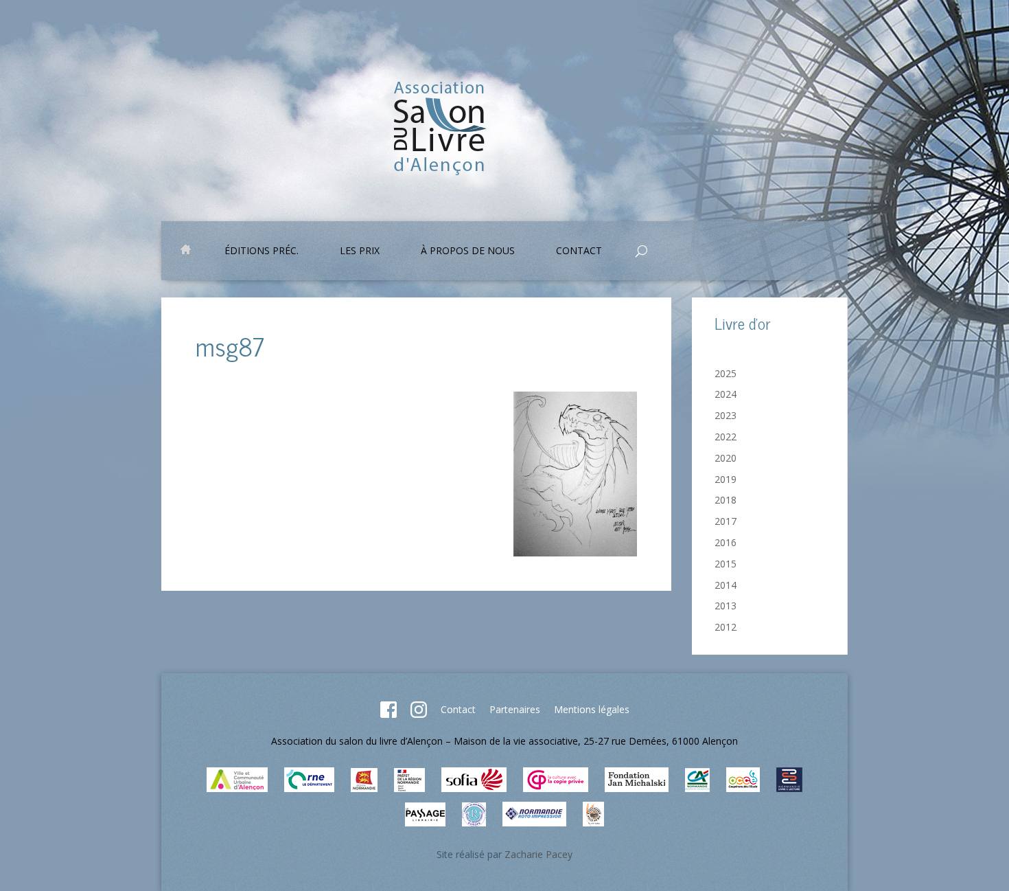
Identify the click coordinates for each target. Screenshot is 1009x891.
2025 (726, 373)
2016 (726, 542)
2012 (726, 626)
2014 (726, 584)
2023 (726, 415)
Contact (458, 709)
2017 (726, 521)
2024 (726, 394)
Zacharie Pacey (538, 854)
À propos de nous (468, 251)
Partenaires (514, 709)
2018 (726, 499)
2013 (726, 605)
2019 (726, 479)
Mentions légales (591, 709)
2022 (726, 436)
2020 (726, 457)
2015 (726, 563)
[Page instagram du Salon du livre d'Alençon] (418, 714)
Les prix (360, 251)
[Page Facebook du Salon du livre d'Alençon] (388, 714)
